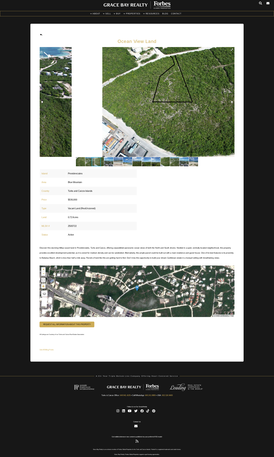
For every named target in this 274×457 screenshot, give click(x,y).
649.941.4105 (125, 395)
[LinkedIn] (123, 411)
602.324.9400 (167, 395)
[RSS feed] (137, 442)
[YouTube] (129, 411)
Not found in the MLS (137, 291)
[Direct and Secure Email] (136, 427)
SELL (108, 14)
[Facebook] (142, 411)
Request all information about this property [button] (67, 324)
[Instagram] (117, 411)
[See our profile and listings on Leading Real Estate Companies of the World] (182, 390)
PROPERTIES (132, 14)
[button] (232, 49)
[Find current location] (43, 286)
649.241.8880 (150, 395)
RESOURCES (152, 14)
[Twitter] (136, 411)
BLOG (165, 14)
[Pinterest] (153, 411)
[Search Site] (263, 3)
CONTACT (176, 14)
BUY (118, 14)
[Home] (137, 8)
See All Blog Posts (47, 349)
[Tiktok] (147, 411)
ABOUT (96, 14)
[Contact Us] (270, 3)
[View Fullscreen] (43, 280)
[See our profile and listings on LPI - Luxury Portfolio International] (88, 390)
